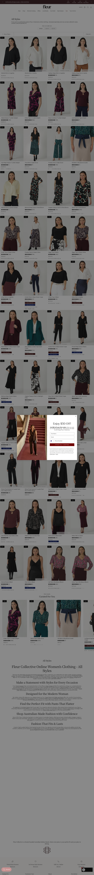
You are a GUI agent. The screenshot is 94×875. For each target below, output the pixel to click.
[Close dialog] (76, 416)
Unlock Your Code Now (62, 444)
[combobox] (52, 441)
